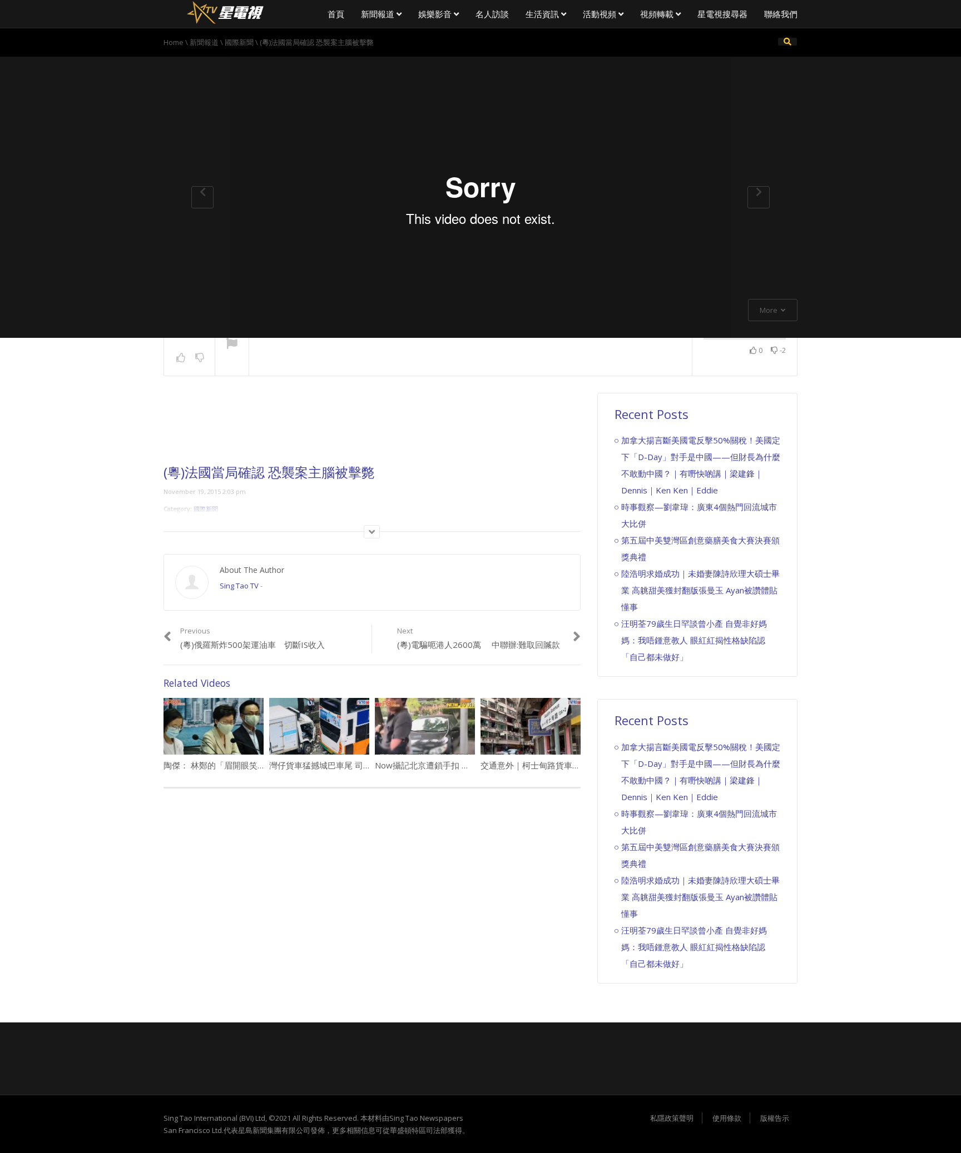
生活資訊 (543, 13)
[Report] (231, 345)
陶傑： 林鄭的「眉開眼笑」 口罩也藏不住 (241, 765)
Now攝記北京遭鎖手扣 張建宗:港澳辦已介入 (456, 765)
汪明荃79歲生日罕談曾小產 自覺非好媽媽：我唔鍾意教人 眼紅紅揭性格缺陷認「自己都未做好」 (694, 640)
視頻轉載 (658, 13)
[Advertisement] (372, 429)
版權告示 (774, 1118)
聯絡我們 (780, 13)
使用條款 (726, 1118)
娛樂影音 (436, 13)
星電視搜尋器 (722, 13)
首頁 (336, 13)
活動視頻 (600, 13)
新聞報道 (379, 13)
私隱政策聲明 (671, 1118)
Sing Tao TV (239, 586)
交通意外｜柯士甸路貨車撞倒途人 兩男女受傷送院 (573, 765)
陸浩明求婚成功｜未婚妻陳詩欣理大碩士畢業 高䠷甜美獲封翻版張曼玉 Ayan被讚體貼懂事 (700, 590)
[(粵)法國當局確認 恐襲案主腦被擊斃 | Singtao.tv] (225, 11)
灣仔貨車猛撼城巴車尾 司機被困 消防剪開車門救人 (363, 765)
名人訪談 (492, 13)
